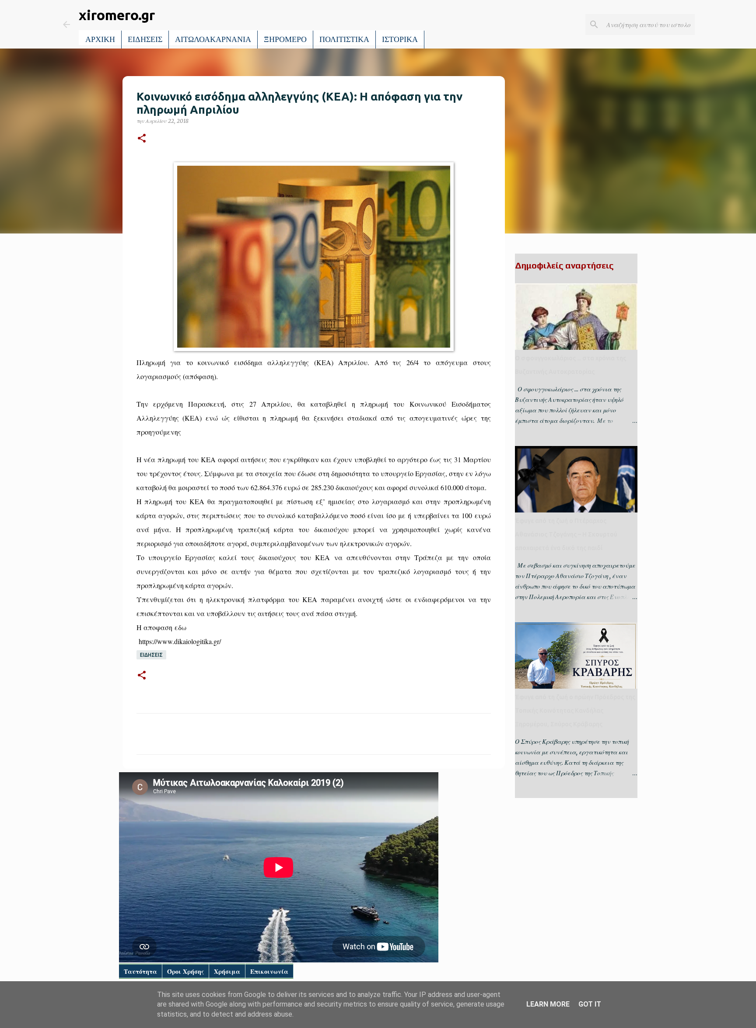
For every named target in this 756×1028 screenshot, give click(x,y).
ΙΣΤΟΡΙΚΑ (400, 39)
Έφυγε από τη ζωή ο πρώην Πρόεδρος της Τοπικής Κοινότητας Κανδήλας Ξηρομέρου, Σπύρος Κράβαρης (575, 710)
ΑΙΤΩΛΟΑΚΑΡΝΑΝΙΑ (213, 39)
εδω (180, 627)
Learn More (548, 1004)
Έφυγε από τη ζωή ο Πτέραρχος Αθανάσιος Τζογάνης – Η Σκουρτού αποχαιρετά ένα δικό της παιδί (566, 534)
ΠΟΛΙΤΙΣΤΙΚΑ (344, 39)
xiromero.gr (117, 15)
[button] (141, 139)
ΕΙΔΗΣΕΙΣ (145, 39)
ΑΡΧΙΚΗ (100, 39)
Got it (589, 1004)
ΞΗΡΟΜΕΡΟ (285, 39)
